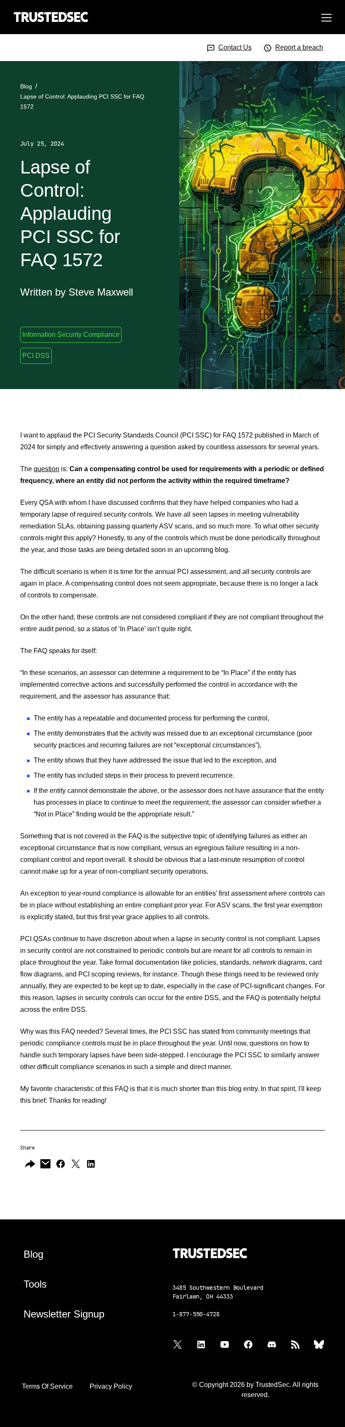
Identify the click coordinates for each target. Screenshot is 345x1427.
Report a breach (299, 47)
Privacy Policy (111, 1386)
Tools (35, 1284)
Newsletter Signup (64, 1314)
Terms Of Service (47, 1386)
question (46, 468)
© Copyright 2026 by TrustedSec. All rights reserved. (255, 1389)
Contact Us (235, 47)
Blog (26, 86)
